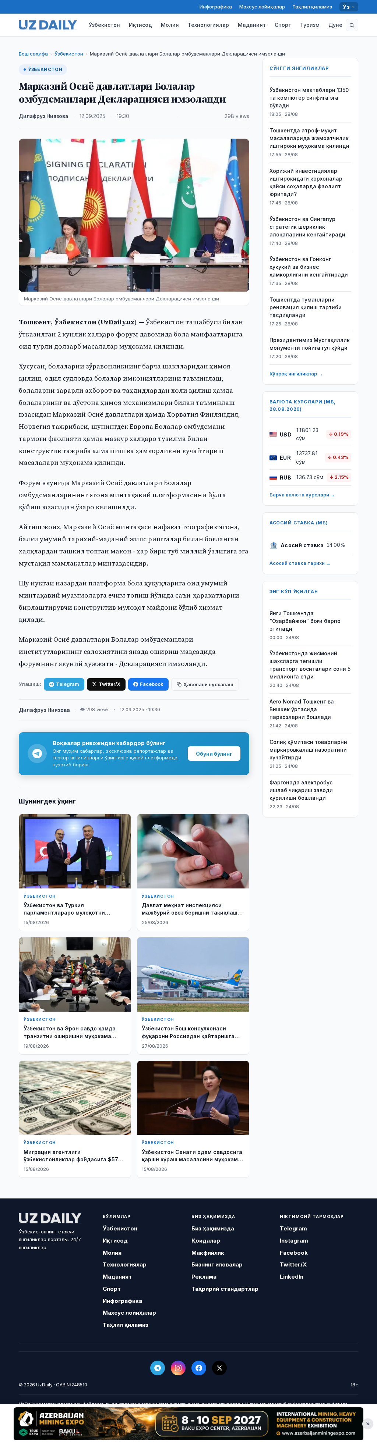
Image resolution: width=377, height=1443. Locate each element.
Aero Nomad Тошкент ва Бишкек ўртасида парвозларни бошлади (301, 709)
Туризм (310, 25)
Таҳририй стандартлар (224, 1288)
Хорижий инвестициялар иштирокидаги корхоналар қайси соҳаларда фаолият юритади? (305, 182)
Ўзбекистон (104, 25)
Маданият (252, 25)
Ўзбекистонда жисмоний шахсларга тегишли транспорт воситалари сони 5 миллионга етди (309, 665)
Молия (170, 25)
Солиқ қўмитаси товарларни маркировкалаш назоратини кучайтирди (308, 749)
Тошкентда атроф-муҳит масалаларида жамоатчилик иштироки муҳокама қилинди (309, 138)
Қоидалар (205, 1240)
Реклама (203, 1276)
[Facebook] (198, 1368)
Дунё (335, 25)
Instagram (294, 1240)
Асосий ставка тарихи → (300, 563)
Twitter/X (109, 684)
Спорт (283, 25)
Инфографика (216, 7)
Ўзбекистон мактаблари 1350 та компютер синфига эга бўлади (309, 97)
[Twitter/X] (219, 1368)
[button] (352, 25)
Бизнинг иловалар (217, 1264)
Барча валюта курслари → (302, 495)
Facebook (151, 684)
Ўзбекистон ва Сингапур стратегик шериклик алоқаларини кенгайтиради (307, 227)
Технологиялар (208, 25)
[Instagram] (178, 1368)
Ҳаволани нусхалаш (208, 684)
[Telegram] (157, 1368)
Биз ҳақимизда (212, 1228)
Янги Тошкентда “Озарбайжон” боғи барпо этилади (305, 621)
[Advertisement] (188, 1423)
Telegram (67, 684)
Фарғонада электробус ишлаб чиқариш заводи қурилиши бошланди (301, 790)
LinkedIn (291, 1276)
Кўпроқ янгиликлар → (296, 374)
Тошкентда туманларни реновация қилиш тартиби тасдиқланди (305, 307)
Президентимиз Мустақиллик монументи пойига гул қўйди (309, 344)
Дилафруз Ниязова (43, 116)
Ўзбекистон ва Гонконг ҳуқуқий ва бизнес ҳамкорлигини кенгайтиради (308, 267)
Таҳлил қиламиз (312, 7)
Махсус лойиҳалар (262, 7)
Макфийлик (207, 1252)
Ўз (346, 7)
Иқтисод (140, 25)
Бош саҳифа (33, 54)
